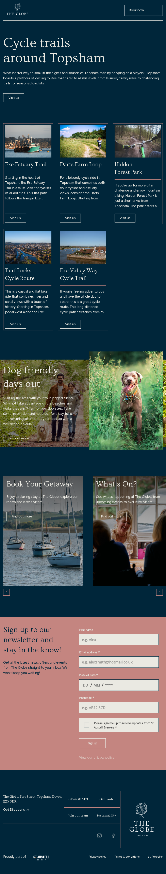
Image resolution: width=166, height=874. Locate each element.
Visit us (13, 98)
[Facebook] (113, 835)
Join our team (78, 815)
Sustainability (106, 815)
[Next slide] (159, 592)
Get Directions (14, 809)
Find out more (18, 438)
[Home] (17, 10)
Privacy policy (97, 856)
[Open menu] (155, 10)
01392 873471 (78, 799)
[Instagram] (99, 835)
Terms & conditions (127, 856)
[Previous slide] (6, 592)
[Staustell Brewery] (41, 857)
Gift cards (106, 799)
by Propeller (155, 856)
